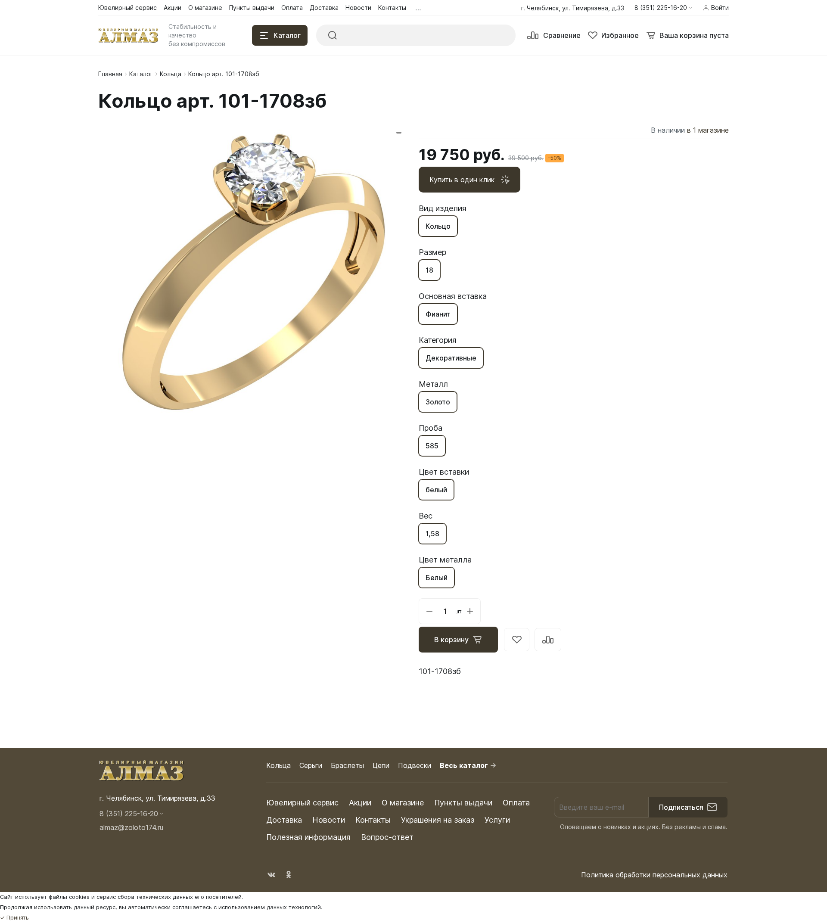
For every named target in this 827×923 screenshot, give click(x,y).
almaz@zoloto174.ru (131, 827)
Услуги (497, 819)
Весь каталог (464, 765)
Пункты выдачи (463, 802)
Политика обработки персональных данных (654, 874)
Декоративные (451, 358)
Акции (360, 802)
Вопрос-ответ (387, 837)
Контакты (373, 819)
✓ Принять (14, 917)
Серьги (310, 765)
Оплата (516, 802)
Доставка (284, 819)
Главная (110, 74)
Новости (328, 819)
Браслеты (347, 765)
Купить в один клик (461, 179)
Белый (437, 577)
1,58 (432, 533)
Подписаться (681, 807)
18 (429, 270)
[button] (663, 8)
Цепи (381, 765)
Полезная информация (308, 837)
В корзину (451, 639)
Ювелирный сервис (302, 802)
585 (432, 445)
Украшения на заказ (437, 819)
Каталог (141, 74)
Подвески (414, 765)
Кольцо (438, 226)
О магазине (403, 802)
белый (436, 489)
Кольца (170, 74)
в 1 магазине (708, 130)
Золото (438, 402)
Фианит (438, 314)
